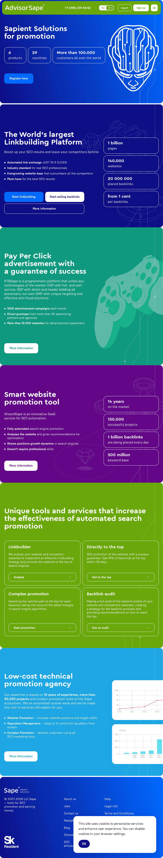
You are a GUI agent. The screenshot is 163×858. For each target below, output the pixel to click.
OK (84, 844)
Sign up (141, 7)
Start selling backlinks (65, 197)
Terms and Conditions (119, 813)
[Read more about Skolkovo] (11, 842)
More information (44, 208)
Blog (67, 828)
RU (103, 7)
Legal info (111, 806)
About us (70, 799)
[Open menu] (154, 7)
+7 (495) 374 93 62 (78, 8)
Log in (124, 7)
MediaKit (70, 820)
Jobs (67, 806)
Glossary (70, 835)
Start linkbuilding (23, 197)
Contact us (71, 813)
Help (107, 799)
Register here (19, 78)
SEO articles (69, 844)
